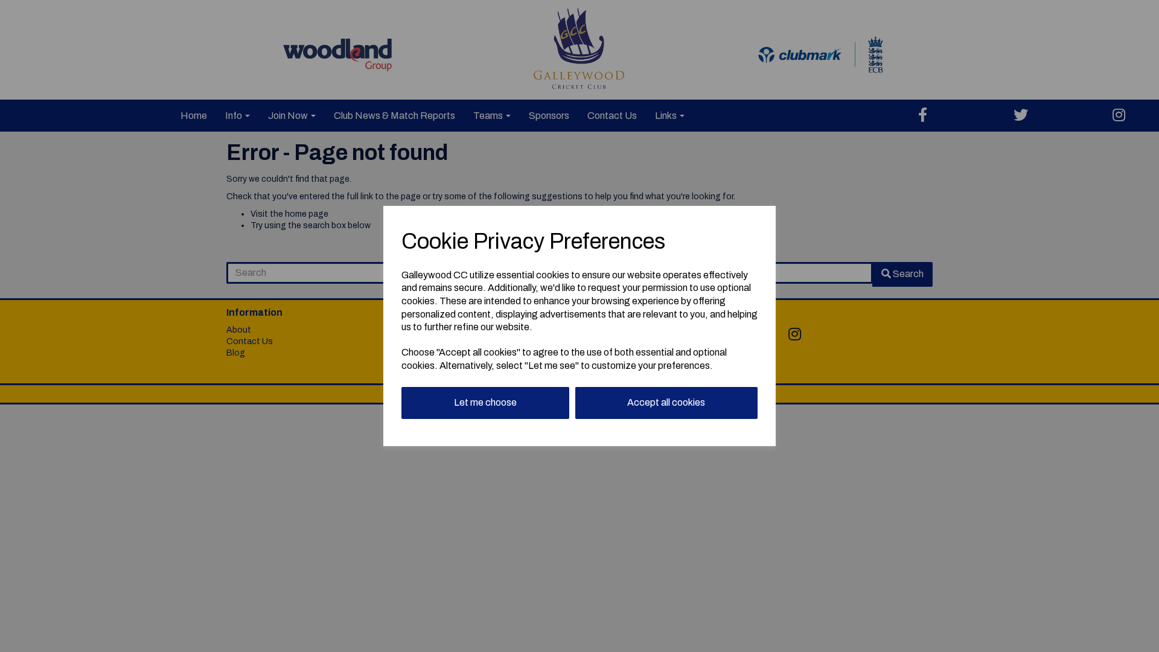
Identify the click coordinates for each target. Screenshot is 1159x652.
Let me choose (485, 402)
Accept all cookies (666, 402)
